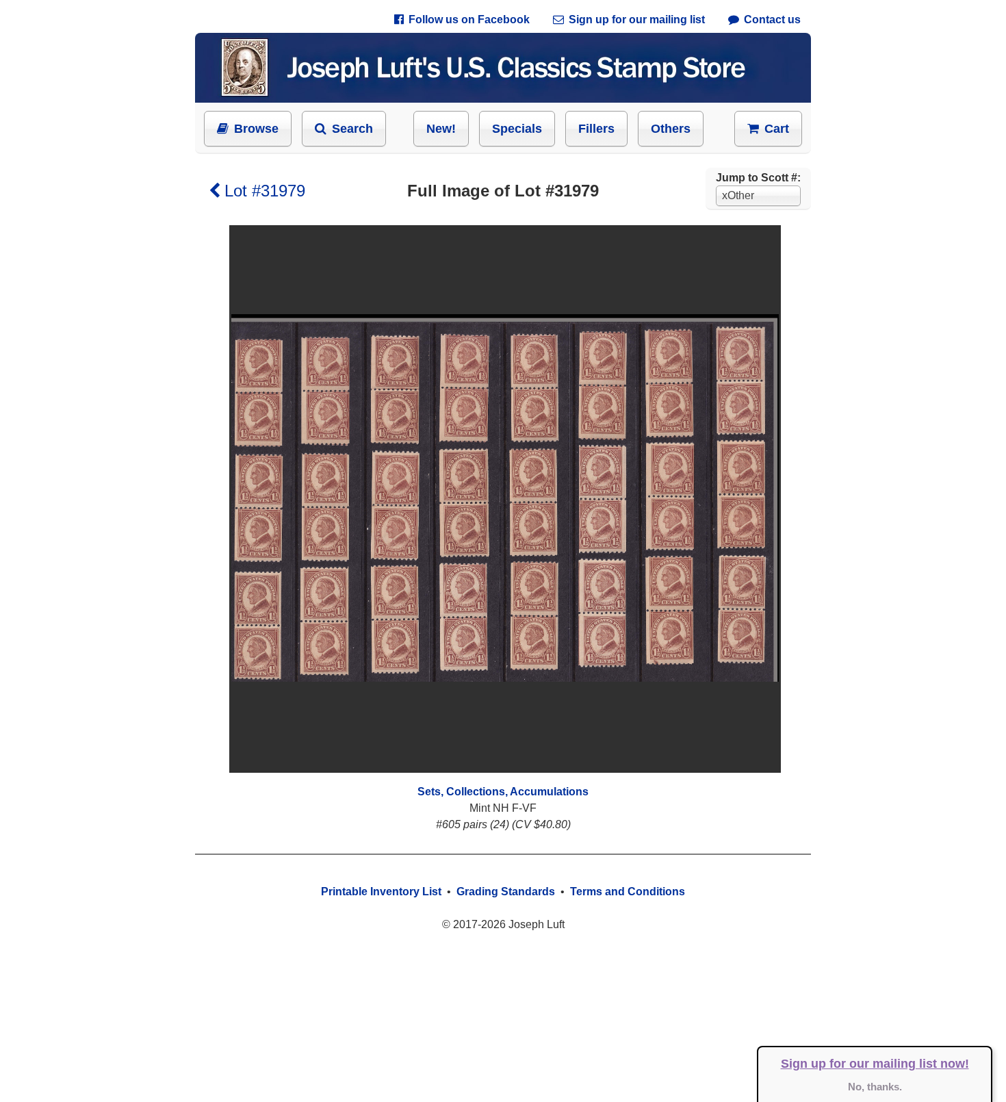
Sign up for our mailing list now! (875, 1064)
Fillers (596, 129)
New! (441, 129)
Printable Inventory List (381, 891)
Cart (776, 129)
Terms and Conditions (627, 891)
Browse (256, 129)
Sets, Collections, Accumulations (503, 791)
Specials (517, 129)
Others (671, 129)
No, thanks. (875, 1086)
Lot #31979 (264, 190)
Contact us (772, 19)
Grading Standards (505, 891)
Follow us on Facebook (469, 19)
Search (352, 129)
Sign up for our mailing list (637, 19)
